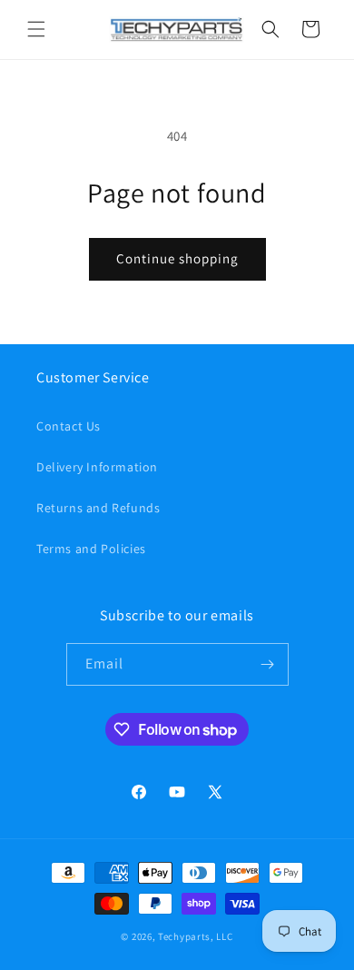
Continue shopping (177, 258)
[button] (36, 29)
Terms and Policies (91, 548)
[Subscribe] (268, 664)
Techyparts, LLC (195, 936)
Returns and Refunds (98, 508)
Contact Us (68, 426)
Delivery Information (97, 467)
